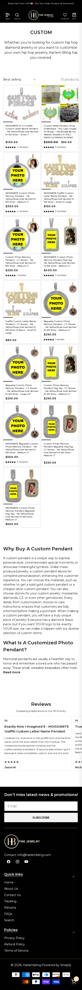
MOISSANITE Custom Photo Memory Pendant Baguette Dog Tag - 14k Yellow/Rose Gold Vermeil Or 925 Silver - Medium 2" (20, 514)
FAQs (8, 914)
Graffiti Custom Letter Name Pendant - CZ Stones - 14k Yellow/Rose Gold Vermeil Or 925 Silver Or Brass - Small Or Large (20, 327)
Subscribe (41, 817)
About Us (11, 889)
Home (9, 882)
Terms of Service (16, 950)
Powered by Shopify (56, 965)
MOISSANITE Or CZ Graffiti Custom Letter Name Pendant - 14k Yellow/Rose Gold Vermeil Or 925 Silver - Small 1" (21, 130)
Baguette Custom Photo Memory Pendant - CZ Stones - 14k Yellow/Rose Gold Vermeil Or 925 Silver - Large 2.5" (21, 389)
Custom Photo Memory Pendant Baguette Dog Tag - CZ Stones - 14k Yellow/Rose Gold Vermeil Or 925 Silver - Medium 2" (59, 449)
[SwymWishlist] (65, 15)
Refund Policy (14, 944)
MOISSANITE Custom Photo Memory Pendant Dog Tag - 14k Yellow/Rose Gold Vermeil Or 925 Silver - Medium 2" (59, 261)
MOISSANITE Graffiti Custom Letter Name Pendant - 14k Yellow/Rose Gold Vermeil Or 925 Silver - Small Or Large (59, 197)
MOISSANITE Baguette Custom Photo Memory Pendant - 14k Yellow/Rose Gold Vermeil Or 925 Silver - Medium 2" (21, 448)
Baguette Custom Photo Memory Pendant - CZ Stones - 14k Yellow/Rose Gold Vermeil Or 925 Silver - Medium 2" (60, 325)
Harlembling (32, 965)
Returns (10, 907)
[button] (7, 15)
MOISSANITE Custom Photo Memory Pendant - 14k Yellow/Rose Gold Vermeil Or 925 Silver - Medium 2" (20, 197)
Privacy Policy (14, 938)
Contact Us (12, 895)
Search (9, 920)
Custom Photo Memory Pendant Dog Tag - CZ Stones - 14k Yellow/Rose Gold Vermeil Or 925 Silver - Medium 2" (60, 389)
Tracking (10, 901)
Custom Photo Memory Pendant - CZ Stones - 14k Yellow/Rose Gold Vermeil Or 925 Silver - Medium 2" (20, 261)
